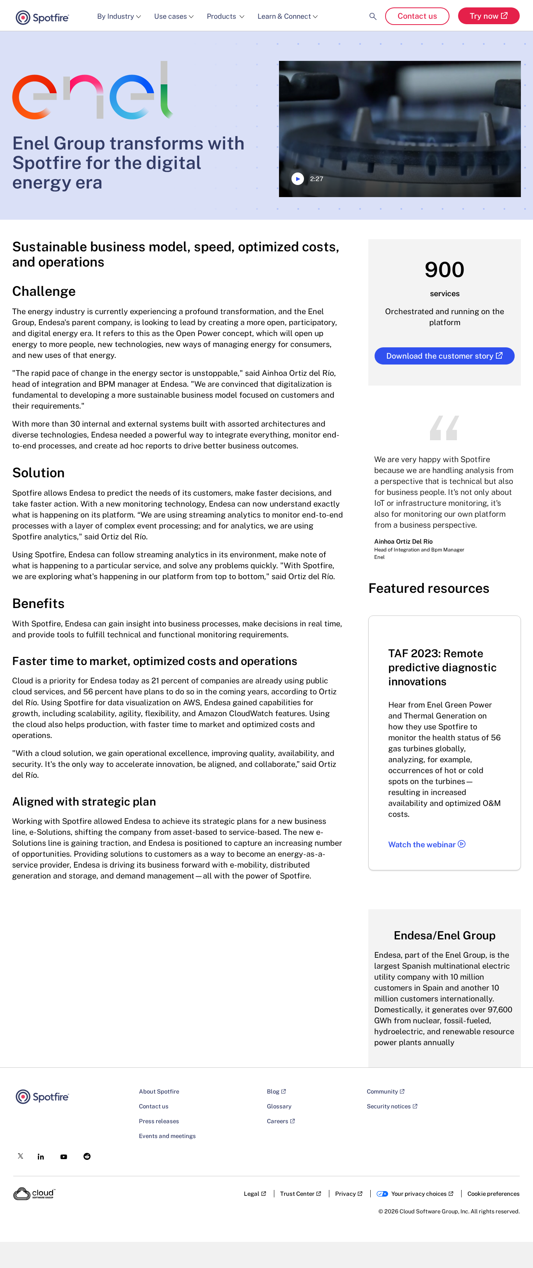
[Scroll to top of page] (512, 1245)
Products (222, 16)
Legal (251, 1193)
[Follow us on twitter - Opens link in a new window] (18, 1154)
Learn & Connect (284, 16)
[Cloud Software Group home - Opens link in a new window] (34, 1194)
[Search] (373, 10)
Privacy (345, 1193)
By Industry (115, 16)
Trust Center (297, 1193)
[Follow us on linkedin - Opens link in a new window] (38, 1154)
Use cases (170, 16)
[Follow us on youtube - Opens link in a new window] (61, 1154)
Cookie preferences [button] (493, 1193)
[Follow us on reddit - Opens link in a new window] (84, 1154)
